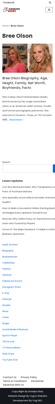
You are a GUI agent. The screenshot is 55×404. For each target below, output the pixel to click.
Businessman (9, 256)
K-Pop (5, 293)
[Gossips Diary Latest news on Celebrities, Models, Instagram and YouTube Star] (11, 9)
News (5, 311)
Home (5, 25)
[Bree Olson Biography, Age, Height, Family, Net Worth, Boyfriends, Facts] (27, 58)
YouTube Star (10, 359)
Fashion (6, 268)
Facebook (8, 2)
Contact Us (9, 377)
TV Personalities (11, 347)
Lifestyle (7, 299)
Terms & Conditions (15, 381)
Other (5, 317)
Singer (5, 323)
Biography (8, 250)
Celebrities (8, 262)
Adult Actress (10, 244)
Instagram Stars (11, 287)
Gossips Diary (35, 391)
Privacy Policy (29, 377)
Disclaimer (37, 381)
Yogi (32, 395)
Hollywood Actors (12, 280)
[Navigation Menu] (49, 9)
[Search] (50, 2)
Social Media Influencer (15, 329)
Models (6, 305)
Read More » (17, 119)
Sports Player (9, 335)
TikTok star (8, 341)
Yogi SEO (37, 400)
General (6, 274)
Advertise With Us (13, 384)
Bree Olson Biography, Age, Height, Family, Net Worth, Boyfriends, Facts (25, 83)
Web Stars (8, 353)
